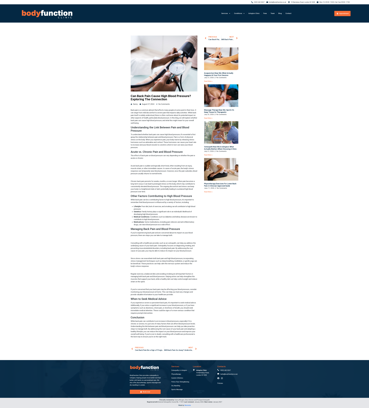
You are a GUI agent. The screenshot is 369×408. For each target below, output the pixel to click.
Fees (265, 13)
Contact (288, 13)
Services (224, 13)
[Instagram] (222, 378)
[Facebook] (218, 378)
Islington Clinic (254, 13)
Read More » (208, 81)
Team (273, 13)
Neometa (188, 405)
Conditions (238, 13)
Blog (280, 13)
